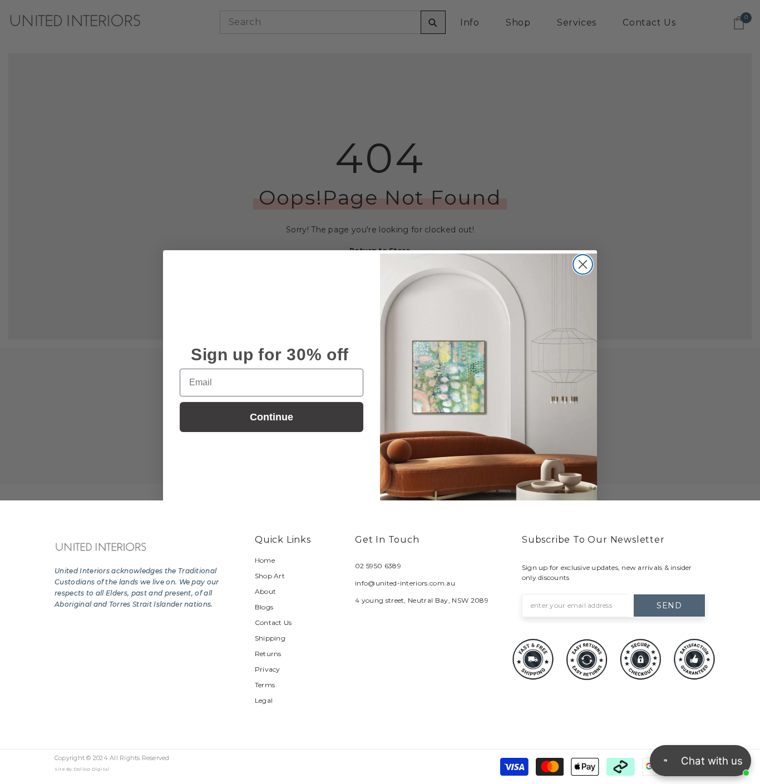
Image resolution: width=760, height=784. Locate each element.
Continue (271, 417)
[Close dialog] (583, 264)
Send (669, 606)
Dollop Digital (91, 769)
